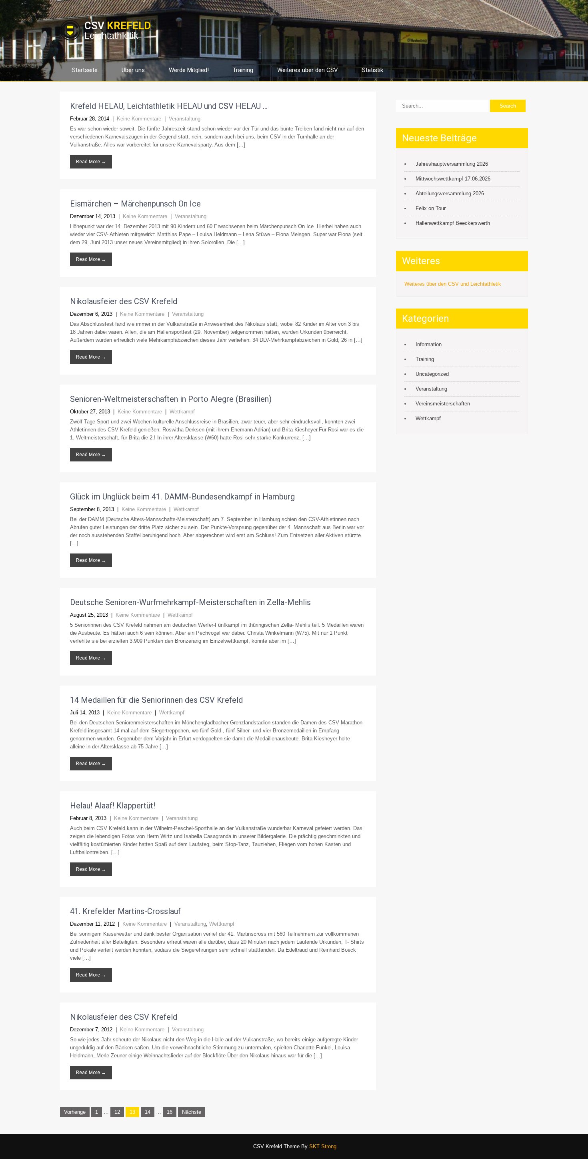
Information (429, 344)
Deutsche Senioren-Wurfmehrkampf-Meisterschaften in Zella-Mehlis (190, 602)
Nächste (191, 1112)
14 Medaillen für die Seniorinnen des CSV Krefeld (156, 700)
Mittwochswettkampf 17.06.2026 (453, 179)
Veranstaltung (184, 119)
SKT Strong (322, 1146)
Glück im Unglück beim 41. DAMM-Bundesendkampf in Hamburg (182, 496)
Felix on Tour (431, 208)
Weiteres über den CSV (307, 70)
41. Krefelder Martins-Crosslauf (125, 911)
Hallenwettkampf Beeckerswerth (453, 223)
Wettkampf (182, 412)
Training (243, 70)
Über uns (133, 70)
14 (147, 1112)
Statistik (372, 70)
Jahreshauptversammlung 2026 (452, 164)
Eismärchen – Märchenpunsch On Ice (135, 204)
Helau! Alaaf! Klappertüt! (112, 805)
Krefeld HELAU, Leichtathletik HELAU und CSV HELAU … (169, 106)
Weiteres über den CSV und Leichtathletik (452, 284)
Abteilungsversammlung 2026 (450, 193)
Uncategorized (432, 374)
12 (117, 1112)
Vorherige (75, 1112)
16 (169, 1112)
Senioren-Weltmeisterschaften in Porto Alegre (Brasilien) (171, 399)
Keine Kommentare (139, 119)
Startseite (85, 70)
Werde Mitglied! (189, 70)
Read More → (91, 161)
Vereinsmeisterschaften (443, 404)
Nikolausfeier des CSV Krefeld (123, 301)
